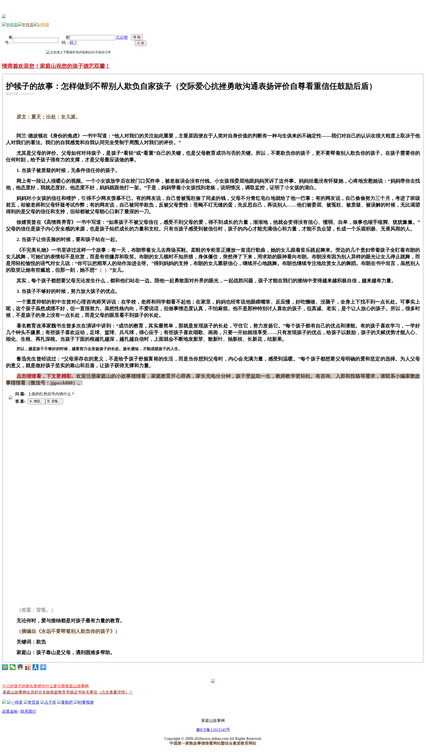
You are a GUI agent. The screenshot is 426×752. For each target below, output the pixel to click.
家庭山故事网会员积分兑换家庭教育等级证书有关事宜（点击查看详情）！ (68, 692)
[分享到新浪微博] (28, 667)
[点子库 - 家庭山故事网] (48, 702)
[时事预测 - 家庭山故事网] (84, 702)
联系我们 (28, 711)
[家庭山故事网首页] (4, 702)
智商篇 (12, 25)
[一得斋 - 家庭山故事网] (15, 702)
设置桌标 (10, 711)
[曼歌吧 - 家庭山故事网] (65, 702)
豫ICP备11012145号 (213, 730)
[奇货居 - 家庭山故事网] (31, 702)
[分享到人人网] (36, 667)
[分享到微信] (13, 667)
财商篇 (43, 25)
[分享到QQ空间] (5, 667)
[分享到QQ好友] (20, 667)
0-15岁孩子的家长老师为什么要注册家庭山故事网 (46, 686)
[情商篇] (4, 17)
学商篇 (28, 25)
